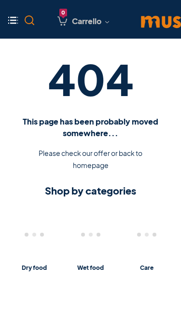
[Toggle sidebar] (15, 19)
